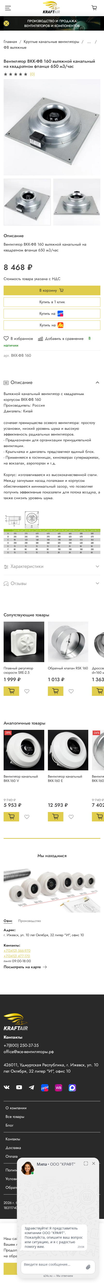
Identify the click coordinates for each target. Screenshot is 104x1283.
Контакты (13, 1139)
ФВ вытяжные (15, 47)
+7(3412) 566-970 (17, 950)
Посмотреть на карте (22, 967)
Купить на (47, 313)
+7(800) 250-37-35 (21, 1045)
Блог (9, 1125)
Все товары (15, 1116)
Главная (10, 41)
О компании (16, 1108)
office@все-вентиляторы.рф (29, 1051)
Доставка (13, 1147)
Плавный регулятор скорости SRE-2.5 (18, 670)
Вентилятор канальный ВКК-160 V (21, 778)
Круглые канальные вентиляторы (51, 41)
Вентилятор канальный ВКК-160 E (65, 778)
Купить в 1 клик (52, 302)
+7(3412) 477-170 (17, 956)
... (89, 42)
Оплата (12, 1156)
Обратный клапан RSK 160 (68, 667)
